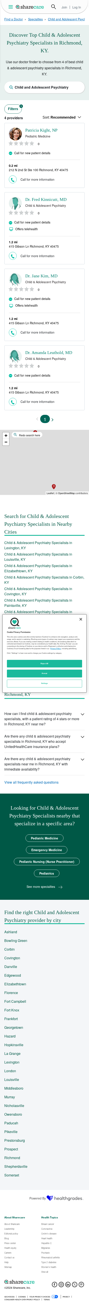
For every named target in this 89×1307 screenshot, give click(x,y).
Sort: (59, 117)
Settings (44, 683)
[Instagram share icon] (61, 1285)
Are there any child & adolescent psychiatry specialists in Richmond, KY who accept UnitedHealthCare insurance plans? (37, 741)
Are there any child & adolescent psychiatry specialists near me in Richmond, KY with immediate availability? (37, 764)
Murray (9, 1096)
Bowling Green (15, 940)
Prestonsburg (14, 1140)
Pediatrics (46, 873)
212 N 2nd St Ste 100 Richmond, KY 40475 (38, 170)
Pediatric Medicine (44, 838)
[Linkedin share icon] (68, 1285)
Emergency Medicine (46, 850)
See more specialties (41, 886)
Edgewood (12, 975)
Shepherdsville (15, 1166)
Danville (10, 966)
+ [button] (6, 435)
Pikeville (10, 1131)
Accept (44, 673)
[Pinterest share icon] (81, 1285)
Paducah (11, 1122)
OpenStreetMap (66, 493)
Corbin (9, 949)
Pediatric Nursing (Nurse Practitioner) (46, 861)
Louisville (11, 1079)
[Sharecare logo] (44, 1282)
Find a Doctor (13, 19)
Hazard (10, 1036)
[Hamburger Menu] (11, 6)
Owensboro (13, 1114)
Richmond (12, 1157)
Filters (15, 108)
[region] (44, 653)
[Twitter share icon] (74, 1285)
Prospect (11, 1149)
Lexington (11, 1062)
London (10, 1070)
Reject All (44, 663)
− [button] (6, 442)
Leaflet (50, 493)
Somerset (11, 1175)
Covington (12, 957)
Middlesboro (13, 1088)
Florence (11, 992)
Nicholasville (14, 1105)
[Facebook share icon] (54, 1285)
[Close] (81, 619)
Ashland (10, 931)
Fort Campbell (15, 1001)
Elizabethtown (15, 983)
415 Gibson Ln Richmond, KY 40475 (34, 246)
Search (53, 7)
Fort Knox (11, 1010)
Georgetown (13, 1027)
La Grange (12, 1053)
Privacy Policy (55, 648)
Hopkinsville (13, 1044)
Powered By (37, 1198)
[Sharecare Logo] (30, 6)
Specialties (35, 19)
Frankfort (11, 1018)
